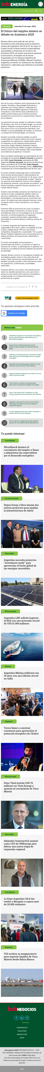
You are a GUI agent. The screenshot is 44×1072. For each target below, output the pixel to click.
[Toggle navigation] (40, 11)
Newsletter (22, 1034)
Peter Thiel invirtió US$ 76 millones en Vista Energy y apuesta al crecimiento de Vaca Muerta (25, 393)
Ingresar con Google (16, 313)
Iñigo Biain (31, 1055)
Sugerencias (22, 1028)
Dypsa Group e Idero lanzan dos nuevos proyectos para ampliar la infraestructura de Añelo (23, 346)
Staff (22, 1038)
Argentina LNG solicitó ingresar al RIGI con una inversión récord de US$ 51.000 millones (24, 365)
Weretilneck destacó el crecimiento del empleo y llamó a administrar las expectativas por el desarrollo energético (25, 337)
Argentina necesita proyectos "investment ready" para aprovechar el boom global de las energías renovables (25, 356)
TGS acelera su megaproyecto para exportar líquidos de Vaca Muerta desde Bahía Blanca (24, 422)
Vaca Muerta (10, 440)
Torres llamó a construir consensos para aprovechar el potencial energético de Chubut (24, 384)
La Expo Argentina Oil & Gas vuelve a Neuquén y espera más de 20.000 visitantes (25, 412)
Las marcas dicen (11, 498)
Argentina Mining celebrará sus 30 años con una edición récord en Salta (25, 374)
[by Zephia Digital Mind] (22, 1069)
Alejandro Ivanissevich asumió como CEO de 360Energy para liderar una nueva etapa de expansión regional (24, 403)
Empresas (9, 721)
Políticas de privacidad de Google (14, 1060)
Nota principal (10, 611)
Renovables (9, 553)
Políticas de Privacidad (22, 1053)
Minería (6, 26)
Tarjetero (22, 1031)
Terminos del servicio (34, 1060)
